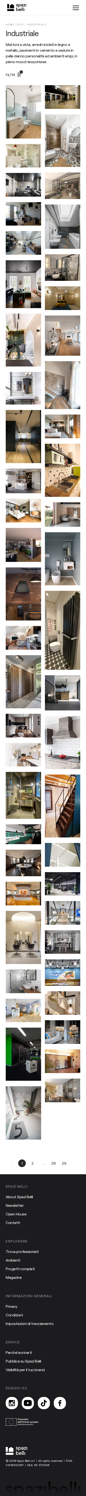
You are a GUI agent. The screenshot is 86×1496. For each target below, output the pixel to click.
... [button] (43, 1163)
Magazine (14, 1277)
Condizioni (14, 1315)
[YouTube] (28, 1403)
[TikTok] (44, 1403)
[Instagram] (12, 1403)
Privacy (11, 1306)
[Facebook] (60, 1403)
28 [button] (53, 1163)
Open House (16, 1214)
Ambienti (13, 1260)
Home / (11, 24)
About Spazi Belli (19, 1196)
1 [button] (22, 1163)
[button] (11, 1163)
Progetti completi (20, 1268)
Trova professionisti (22, 1251)
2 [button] (33, 1163)
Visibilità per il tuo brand (25, 1369)
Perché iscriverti (19, 1352)
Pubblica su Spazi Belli (23, 1361)
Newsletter (15, 1205)
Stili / (22, 24)
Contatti (13, 1222)
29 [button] (64, 1163)
